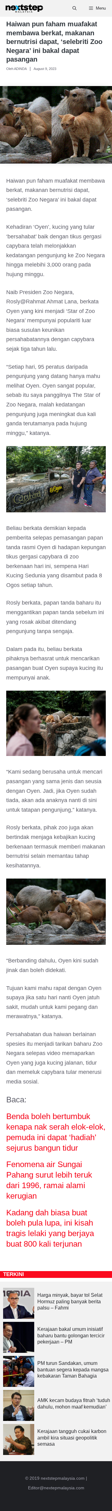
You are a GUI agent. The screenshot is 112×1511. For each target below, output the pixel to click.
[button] (74, 8)
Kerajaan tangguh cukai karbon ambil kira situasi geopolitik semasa (71, 1438)
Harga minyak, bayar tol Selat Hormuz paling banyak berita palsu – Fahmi (69, 1301)
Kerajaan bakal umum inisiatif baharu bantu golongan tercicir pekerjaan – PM (71, 1335)
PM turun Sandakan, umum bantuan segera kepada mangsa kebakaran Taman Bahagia (73, 1370)
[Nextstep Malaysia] (24, 8)
